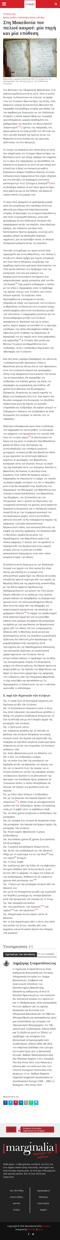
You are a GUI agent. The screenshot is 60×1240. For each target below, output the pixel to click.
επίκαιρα (43, 1196)
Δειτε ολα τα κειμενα (44, 954)
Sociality (46, 1226)
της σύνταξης (16, 1190)
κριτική (16, 1203)
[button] (19, 127)
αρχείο (43, 1209)
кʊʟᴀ (40, 1229)
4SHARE (32, 1229)
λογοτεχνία (43, 1203)
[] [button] (31, 946)
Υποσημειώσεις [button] (15, 946)
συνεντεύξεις (16, 1196)
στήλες (16, 1209)
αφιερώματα (43, 1190)
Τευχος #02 (9, 14)
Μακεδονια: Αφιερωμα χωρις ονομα (23, 17)
